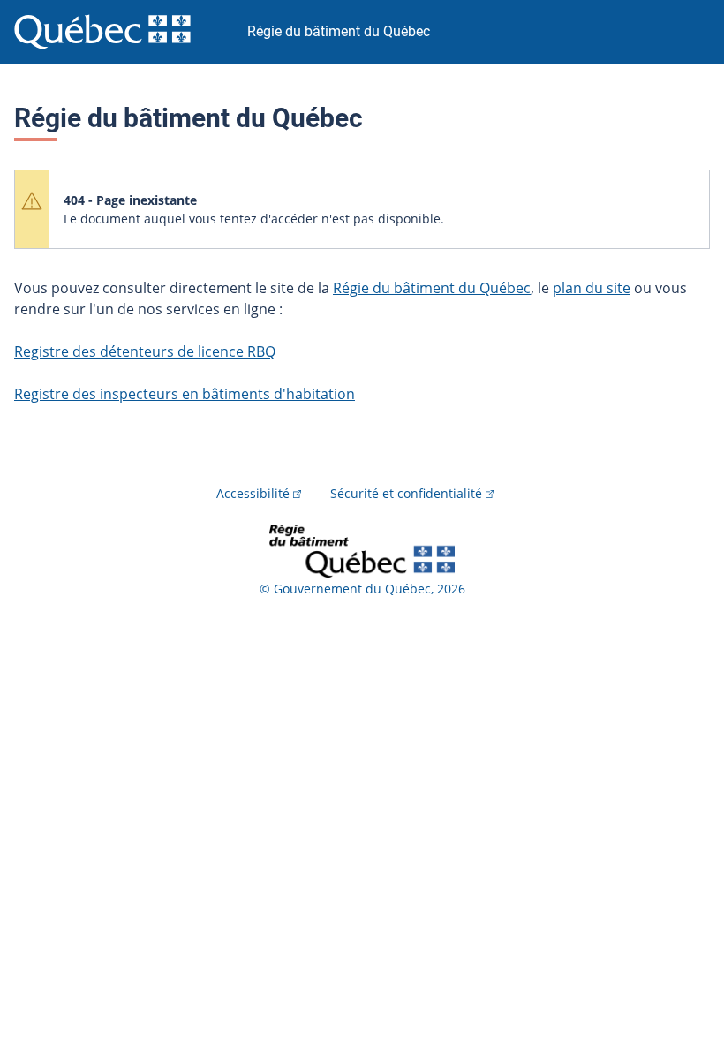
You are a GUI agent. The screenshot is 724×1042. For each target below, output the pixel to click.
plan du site (591, 288)
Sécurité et (406, 493)
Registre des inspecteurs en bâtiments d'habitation (184, 394)
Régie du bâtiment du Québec (432, 288)
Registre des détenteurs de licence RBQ (144, 351)
